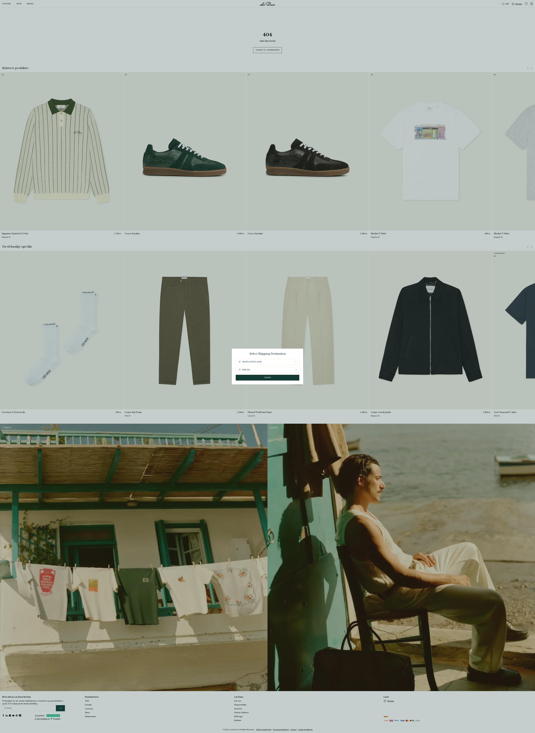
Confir (267, 378)
